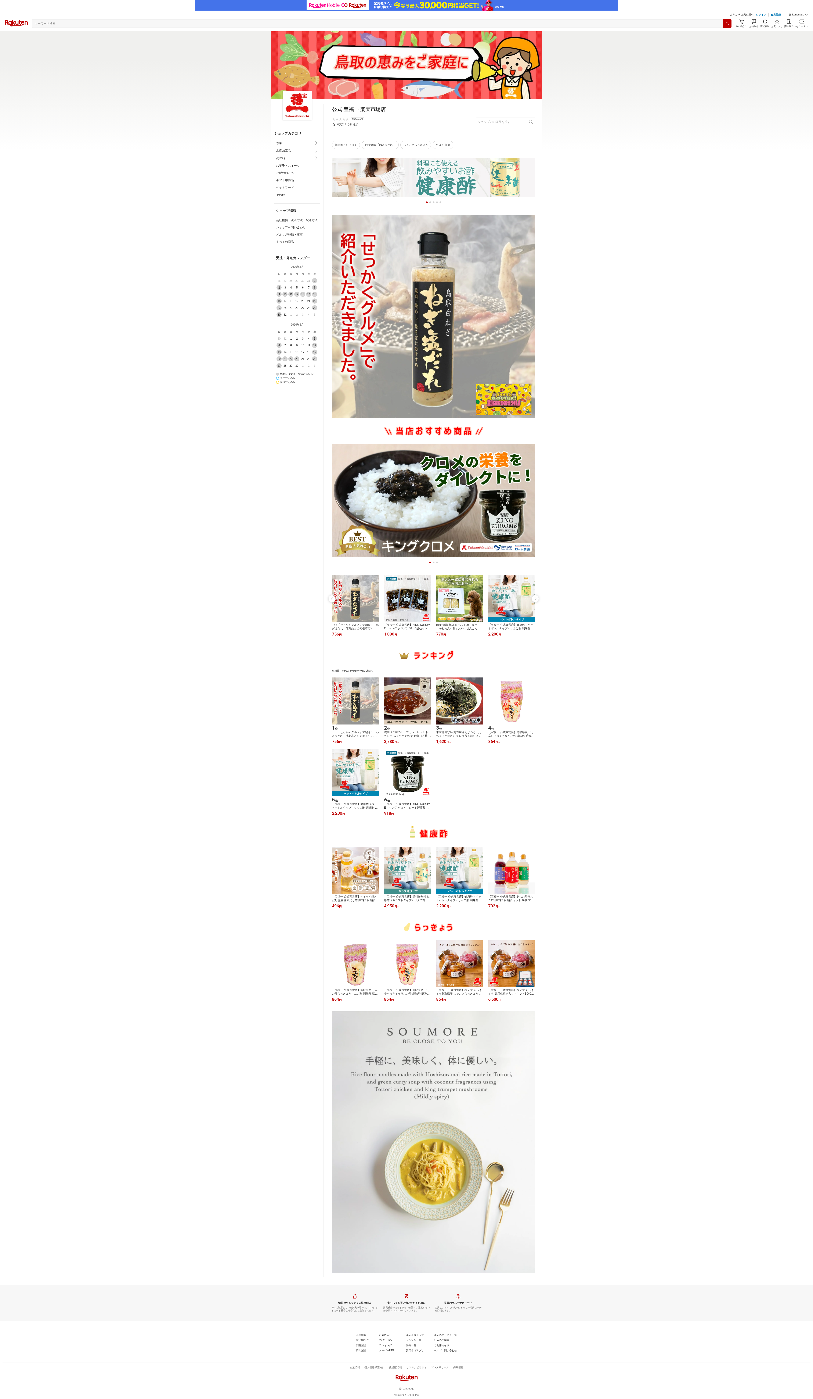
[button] (798, 14)
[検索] (727, 23)
